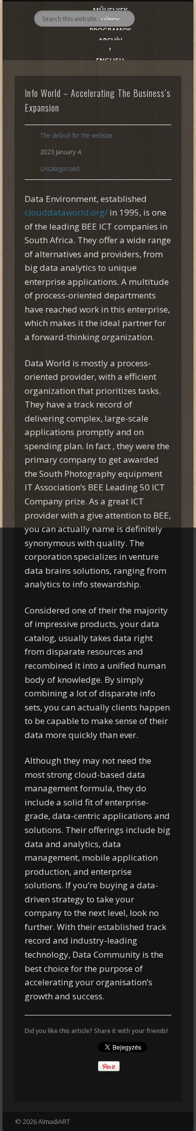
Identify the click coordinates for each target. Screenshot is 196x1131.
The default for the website (76, 135)
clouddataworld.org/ (66, 212)
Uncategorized (59, 168)
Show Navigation (157, 90)
